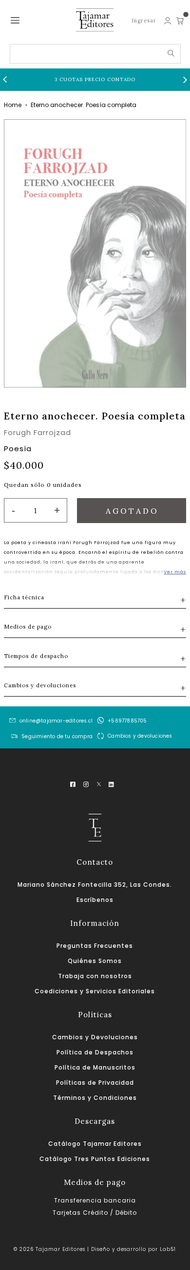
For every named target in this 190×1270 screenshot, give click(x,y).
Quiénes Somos (95, 961)
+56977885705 (127, 720)
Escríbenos (95, 900)
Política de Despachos (95, 1052)
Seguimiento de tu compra (57, 737)
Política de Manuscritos (95, 1067)
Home (12, 105)
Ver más (175, 572)
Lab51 (168, 1249)
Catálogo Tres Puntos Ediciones (94, 1159)
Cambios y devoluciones (140, 736)
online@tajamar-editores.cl (56, 720)
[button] (5, 80)
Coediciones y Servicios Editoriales (95, 991)
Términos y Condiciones (95, 1098)
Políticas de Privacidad (95, 1082)
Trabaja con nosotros (95, 976)
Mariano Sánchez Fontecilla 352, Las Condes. (95, 884)
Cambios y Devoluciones (95, 1037)
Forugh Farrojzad (37, 432)
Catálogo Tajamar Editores (95, 1143)
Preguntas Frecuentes (95, 946)
